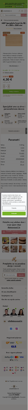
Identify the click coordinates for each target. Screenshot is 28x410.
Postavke (13, 208)
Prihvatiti (13, 213)
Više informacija (11, 204)
